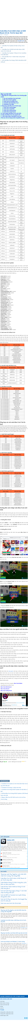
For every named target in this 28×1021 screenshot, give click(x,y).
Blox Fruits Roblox (18, 683)
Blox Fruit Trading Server (6, 690)
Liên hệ (1, 1008)
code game (10, 671)
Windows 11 (24, 943)
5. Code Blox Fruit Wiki (8, 104)
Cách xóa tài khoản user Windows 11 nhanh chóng (13, 941)
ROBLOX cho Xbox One (7, 859)
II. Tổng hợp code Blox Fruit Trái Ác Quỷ (11, 106)
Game (1, 34)
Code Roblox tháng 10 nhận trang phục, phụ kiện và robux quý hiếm (14, 883)
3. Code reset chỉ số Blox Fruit (10, 101)
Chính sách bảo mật (4, 1004)
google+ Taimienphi (26, 1018)
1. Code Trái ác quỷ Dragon (9, 107)
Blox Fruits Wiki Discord (6, 687)
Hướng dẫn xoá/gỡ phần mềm (6, 1013)
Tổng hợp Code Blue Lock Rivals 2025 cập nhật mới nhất (14, 933)
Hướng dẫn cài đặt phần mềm (6, 1012)
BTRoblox (5, 856)
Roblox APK (10, 840)
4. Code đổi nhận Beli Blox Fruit (10, 103)
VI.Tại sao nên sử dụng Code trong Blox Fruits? (13, 117)
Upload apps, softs (4, 1015)
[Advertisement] (14, 15)
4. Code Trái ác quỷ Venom (9, 112)
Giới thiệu (2, 1001)
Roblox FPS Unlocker (7, 853)
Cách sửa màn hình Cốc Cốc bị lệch (11, 903)
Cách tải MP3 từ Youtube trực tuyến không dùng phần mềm (13, 896)
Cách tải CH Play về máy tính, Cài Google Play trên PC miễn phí (14, 900)
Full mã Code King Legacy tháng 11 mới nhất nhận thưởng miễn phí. (14, 891)
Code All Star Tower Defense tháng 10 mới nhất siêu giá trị (13, 887)
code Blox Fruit (20, 40)
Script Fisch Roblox (7, 862)
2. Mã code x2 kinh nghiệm (9, 100)
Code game (6, 34)
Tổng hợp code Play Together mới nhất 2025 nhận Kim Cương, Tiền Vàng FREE (13, 875)
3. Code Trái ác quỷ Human (9, 110)
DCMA (1, 1006)
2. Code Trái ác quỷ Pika (8, 109)
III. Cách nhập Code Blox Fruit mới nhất (11, 113)
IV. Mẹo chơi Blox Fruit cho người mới (10, 114)
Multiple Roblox (6, 866)
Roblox (2, 846)
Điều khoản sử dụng (4, 1003)
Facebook (25, 1018)
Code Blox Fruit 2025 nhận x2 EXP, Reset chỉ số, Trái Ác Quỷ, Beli (13, 879)
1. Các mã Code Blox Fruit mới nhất (11, 98)
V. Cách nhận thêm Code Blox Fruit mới (11, 116)
